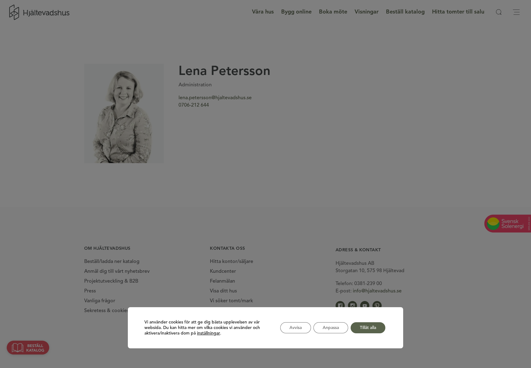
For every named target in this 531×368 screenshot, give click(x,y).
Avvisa (295, 328)
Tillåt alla (368, 328)
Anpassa (331, 328)
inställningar (208, 333)
